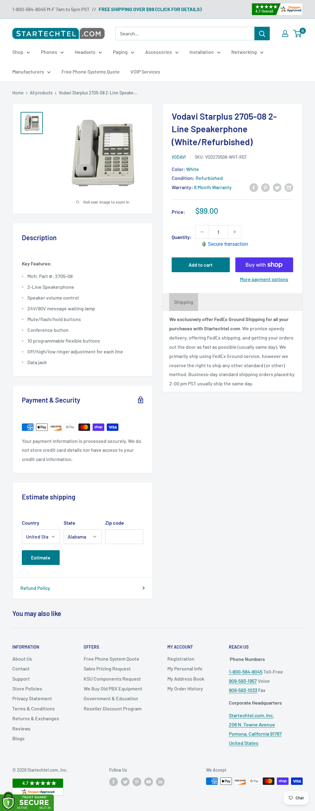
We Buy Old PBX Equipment (113, 688)
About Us (22, 659)
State (69, 523)
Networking (244, 52)
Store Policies (27, 688)
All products (41, 92)
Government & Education (111, 698)
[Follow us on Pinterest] (137, 781)
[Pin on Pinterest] (265, 187)
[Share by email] (289, 187)
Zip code (114, 523)
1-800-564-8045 (245, 671)
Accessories (158, 52)
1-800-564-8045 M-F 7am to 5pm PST (51, 9)
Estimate (40, 557)
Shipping (183, 302)
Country (30, 523)
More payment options (264, 279)
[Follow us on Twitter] (125, 781)
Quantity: (182, 237)
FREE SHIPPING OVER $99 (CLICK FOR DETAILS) (150, 9)
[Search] (262, 33)
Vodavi (179, 157)
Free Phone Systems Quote (91, 71)
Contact (21, 668)
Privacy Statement (32, 698)
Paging (120, 52)
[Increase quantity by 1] (234, 231)
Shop (17, 52)
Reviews (21, 728)
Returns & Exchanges (35, 718)
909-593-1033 (243, 690)
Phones (49, 52)
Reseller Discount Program (113, 708)
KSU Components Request (112, 679)
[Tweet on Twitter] (277, 187)
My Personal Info (184, 668)
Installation (201, 52)
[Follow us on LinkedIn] (160, 781)
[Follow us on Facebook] (113, 781)
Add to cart (201, 265)
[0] (297, 33)
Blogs (18, 738)
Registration (180, 659)
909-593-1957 (243, 681)
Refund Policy (35, 588)
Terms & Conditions (33, 708)
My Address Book (185, 679)
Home (18, 92)
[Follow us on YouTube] (148, 781)
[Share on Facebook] (253, 187)
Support (21, 679)
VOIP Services (145, 71)
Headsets (85, 52)
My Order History (185, 688)
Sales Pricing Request (107, 668)
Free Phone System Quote (111, 659)
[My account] (285, 33)
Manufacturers (28, 71)
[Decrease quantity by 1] (202, 231)
